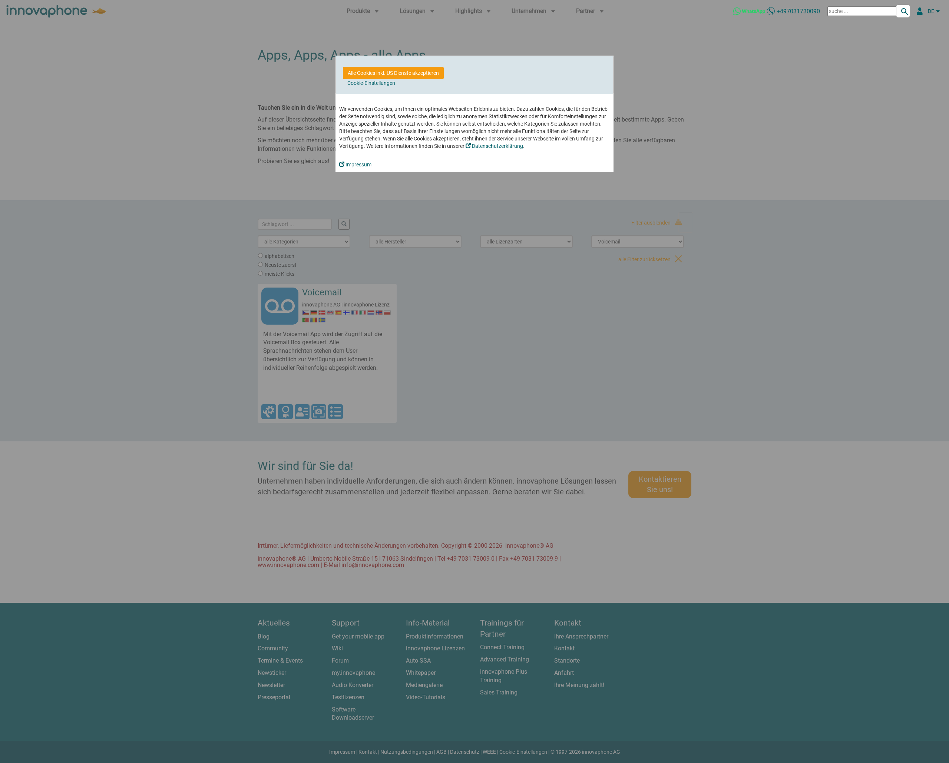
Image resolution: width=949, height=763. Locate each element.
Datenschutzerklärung (497, 146)
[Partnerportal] (919, 11)
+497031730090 (798, 11)
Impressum (357, 164)
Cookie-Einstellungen (371, 83)
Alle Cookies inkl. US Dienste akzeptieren (393, 73)
